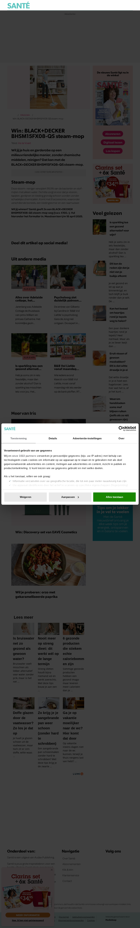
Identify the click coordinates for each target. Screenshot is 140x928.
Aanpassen (68, 497)
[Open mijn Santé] (120, 5)
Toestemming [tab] (18, 438)
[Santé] (18, 5)
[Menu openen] (109, 5)
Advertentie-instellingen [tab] (87, 438)
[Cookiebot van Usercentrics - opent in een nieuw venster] (121, 428)
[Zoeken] (130, 5)
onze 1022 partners (24, 455)
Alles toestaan (114, 497)
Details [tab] (53, 438)
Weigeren (25, 497)
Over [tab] (121, 438)
